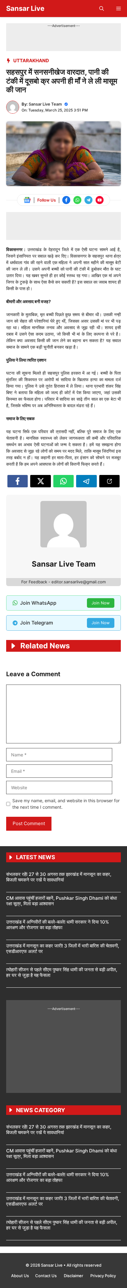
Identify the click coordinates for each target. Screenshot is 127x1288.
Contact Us (46, 1275)
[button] (101, 8)
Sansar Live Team (45, 104)
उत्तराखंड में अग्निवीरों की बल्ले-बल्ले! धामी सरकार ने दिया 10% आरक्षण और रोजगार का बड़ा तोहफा (57, 924)
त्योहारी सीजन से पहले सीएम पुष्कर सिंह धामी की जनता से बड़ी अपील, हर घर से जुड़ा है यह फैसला (61, 972)
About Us (20, 1275)
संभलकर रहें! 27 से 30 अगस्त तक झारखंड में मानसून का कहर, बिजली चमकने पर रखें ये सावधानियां (58, 877)
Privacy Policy (103, 1275)
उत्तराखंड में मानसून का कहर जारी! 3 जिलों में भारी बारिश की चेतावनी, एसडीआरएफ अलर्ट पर (62, 948)
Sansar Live (25, 8)
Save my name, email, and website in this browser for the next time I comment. (66, 804)
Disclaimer (74, 1275)
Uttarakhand (31, 60)
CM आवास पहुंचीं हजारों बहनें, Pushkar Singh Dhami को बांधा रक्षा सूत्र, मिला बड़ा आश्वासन (61, 901)
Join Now (101, 602)
